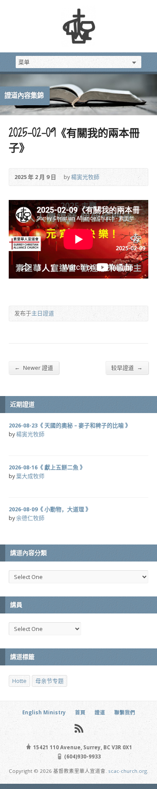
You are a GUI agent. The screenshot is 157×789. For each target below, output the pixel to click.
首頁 (80, 712)
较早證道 (127, 367)
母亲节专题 (49, 681)
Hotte (19, 681)
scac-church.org (127, 771)
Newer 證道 (33, 367)
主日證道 (42, 313)
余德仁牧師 (30, 518)
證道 (100, 712)
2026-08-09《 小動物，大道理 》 (50, 509)
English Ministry (44, 712)
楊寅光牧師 (85, 177)
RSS (79, 728)
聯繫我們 (124, 712)
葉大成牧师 (30, 476)
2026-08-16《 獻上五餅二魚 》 (47, 467)
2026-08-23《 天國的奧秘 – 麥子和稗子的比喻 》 (70, 425)
